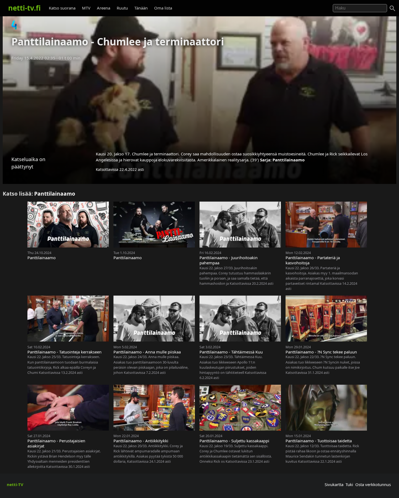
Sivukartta (334, 484)
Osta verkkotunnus (373, 484)
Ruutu (122, 8)
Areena (103, 8)
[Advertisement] (199, 104)
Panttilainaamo (289, 159)
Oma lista (163, 8)
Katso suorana (62, 8)
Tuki (349, 484)
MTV (86, 8)
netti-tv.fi (24, 8)
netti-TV (15, 484)
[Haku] (392, 8)
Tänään (141, 8)
